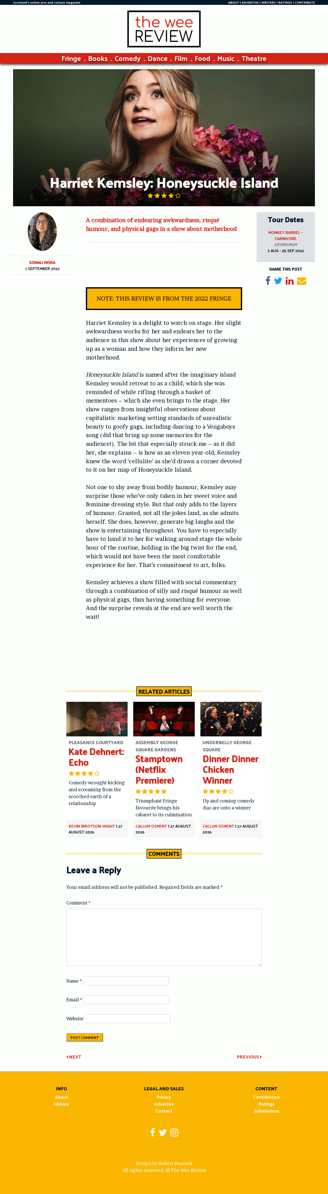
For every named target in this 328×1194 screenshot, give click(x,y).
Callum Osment (151, 826)
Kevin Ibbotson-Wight (92, 826)
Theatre (254, 58)
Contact (164, 1110)
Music (225, 58)
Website (75, 1018)
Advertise (164, 1103)
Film (181, 58)
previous (248, 1056)
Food (202, 58)
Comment (78, 902)
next (74, 1056)
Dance (158, 58)
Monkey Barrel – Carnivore (285, 235)
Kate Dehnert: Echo (96, 756)
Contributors (266, 1097)
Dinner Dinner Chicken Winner (231, 769)
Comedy (128, 58)
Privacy (164, 1097)
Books (98, 58)
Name (74, 981)
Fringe (71, 58)
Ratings (266, 1103)
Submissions (266, 1110)
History (61, 1103)
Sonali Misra (42, 262)
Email (74, 999)
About (61, 1097)
